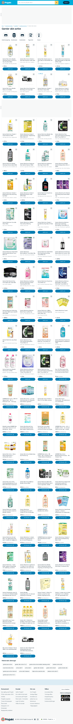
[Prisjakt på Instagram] (38, 719)
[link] (10, 56)
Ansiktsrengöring (23, 25)
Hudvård (16, 25)
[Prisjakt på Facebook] (35, 719)
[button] (16, 45)
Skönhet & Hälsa (9, 25)
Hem (3, 25)
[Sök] (56, 2)
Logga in (66, 2)
